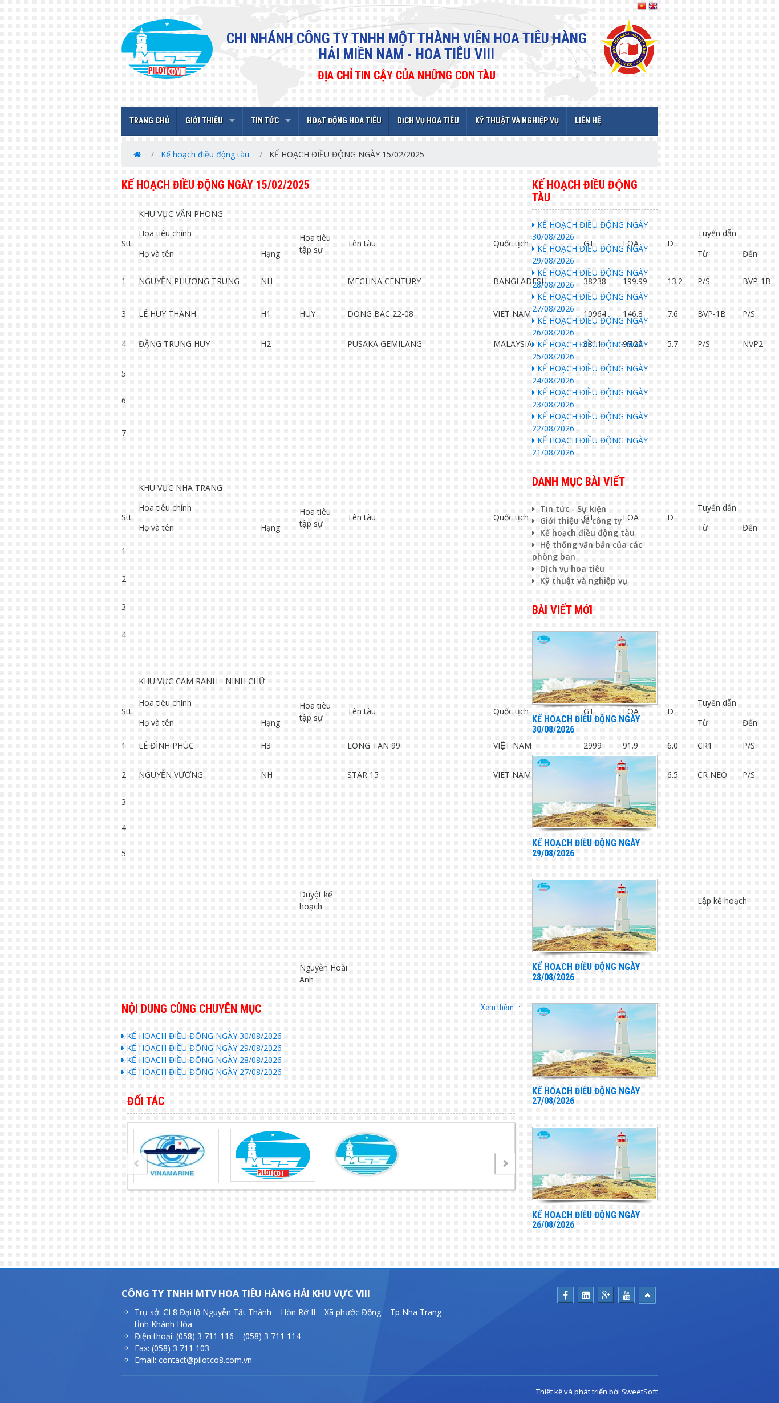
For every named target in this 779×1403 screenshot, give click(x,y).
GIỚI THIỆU (204, 120)
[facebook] (565, 1295)
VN (641, 6)
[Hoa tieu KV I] (273, 1154)
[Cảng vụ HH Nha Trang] (176, 1155)
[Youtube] (626, 1295)
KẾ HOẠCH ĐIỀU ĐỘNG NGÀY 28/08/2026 (203, 1059)
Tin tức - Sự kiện (572, 508)
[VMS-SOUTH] (369, 1153)
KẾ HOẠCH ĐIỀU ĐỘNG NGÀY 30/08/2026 (203, 1035)
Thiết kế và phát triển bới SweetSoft (597, 1391)
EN (653, 6)
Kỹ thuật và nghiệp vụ (582, 580)
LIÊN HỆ (588, 120)
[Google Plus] (606, 1295)
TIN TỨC (265, 120)
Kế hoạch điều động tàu (205, 154)
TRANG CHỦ (149, 120)
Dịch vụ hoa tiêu (571, 568)
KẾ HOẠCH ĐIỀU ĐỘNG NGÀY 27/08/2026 (203, 1071)
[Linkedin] (586, 1295)
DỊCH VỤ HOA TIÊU (428, 120)
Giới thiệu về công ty (580, 520)
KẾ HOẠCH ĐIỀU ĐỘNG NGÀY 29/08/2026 (203, 1047)
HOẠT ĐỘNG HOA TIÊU (344, 120)
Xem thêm (497, 1007)
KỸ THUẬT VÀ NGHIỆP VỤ (517, 120)
